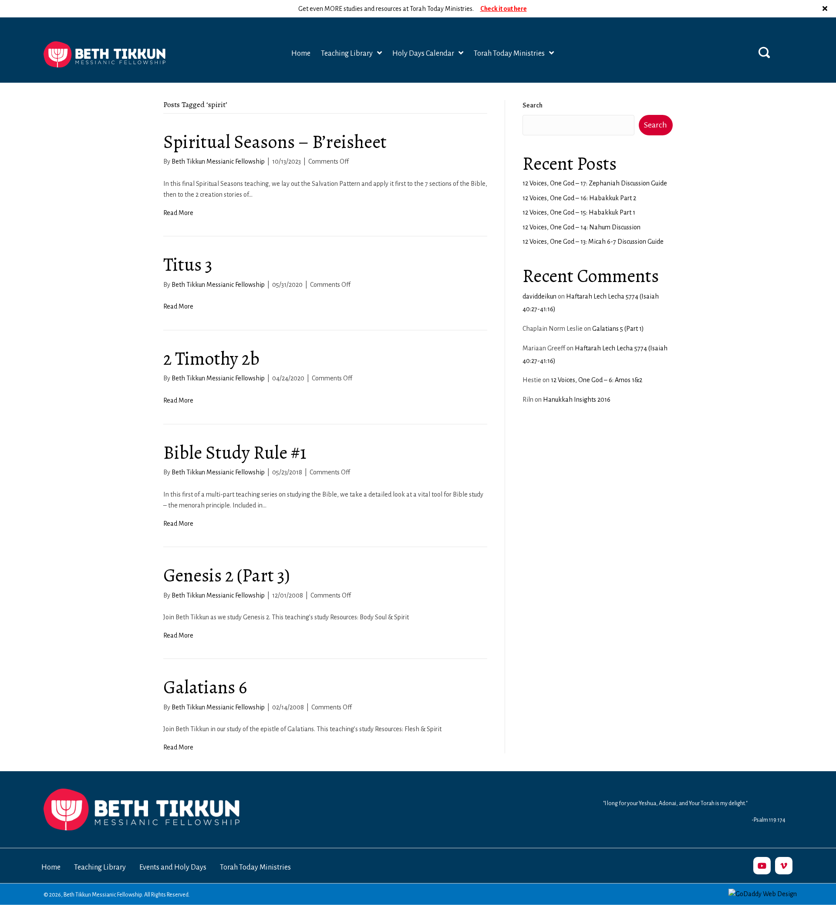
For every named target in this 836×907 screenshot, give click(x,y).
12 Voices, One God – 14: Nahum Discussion (581, 227)
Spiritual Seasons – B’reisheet (275, 141)
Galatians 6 (205, 687)
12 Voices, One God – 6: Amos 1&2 (596, 379)
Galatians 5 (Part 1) (618, 328)
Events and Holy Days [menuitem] (172, 867)
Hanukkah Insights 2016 (576, 399)
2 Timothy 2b (211, 358)
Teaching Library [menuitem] (100, 867)
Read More (178, 212)
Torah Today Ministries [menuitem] (255, 867)
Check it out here (503, 8)
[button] (826, 8)
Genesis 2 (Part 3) (226, 575)
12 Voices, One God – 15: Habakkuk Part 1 (578, 212)
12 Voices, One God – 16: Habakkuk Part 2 (579, 198)
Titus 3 (187, 264)
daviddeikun (539, 296)
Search (532, 105)
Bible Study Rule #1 (235, 452)
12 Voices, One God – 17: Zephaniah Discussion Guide (594, 183)
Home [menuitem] (51, 867)
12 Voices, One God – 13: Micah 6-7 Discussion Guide (593, 241)
